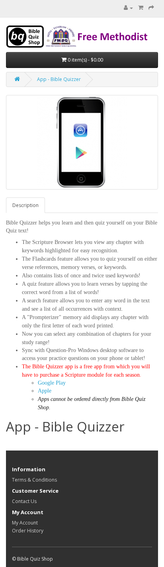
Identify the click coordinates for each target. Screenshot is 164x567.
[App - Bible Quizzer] (82, 142)
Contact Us (24, 501)
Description (25, 205)
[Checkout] (151, 7)
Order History (27, 530)
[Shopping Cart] (140, 7)
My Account (25, 522)
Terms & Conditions (34, 479)
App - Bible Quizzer (59, 79)
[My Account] (128, 7)
